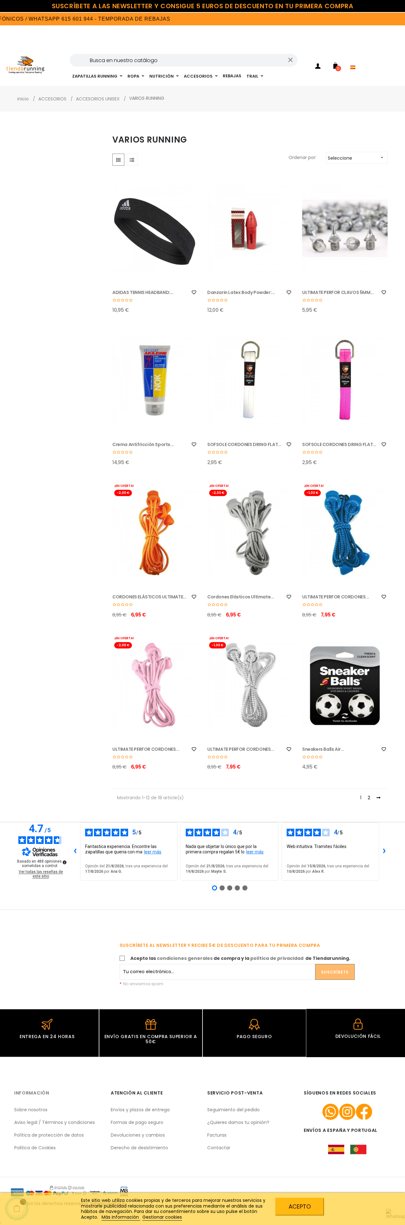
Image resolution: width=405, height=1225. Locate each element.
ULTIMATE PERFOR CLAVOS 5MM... (338, 292)
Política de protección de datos (49, 1135)
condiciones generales (185, 958)
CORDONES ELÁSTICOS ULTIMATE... (149, 597)
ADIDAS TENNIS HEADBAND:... (143, 292)
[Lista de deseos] (194, 292)
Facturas (217, 1135)
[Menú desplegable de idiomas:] (354, 59)
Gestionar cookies (162, 1217)
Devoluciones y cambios (138, 1135)
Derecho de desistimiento (139, 1148)
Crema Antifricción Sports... (143, 444)
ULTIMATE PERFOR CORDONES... (335, 597)
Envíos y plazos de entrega (140, 1110)
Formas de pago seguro (137, 1122)
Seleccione (356, 158)
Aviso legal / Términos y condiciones (54, 1122)
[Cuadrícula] (118, 160)
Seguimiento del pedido (233, 1110)
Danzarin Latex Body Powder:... (241, 292)
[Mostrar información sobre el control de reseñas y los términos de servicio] (64, 862)
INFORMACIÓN (31, 1093)
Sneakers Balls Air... (323, 749)
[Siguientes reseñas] (384, 851)
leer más (152, 851)
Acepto (300, 1206)
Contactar (218, 1148)
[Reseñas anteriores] (75, 851)
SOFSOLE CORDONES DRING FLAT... (244, 444)
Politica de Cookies (35, 1148)
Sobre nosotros (30, 1110)
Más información (121, 1217)
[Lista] (132, 160)
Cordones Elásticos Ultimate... (240, 597)
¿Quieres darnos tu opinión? (238, 1122)
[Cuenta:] (318, 67)
